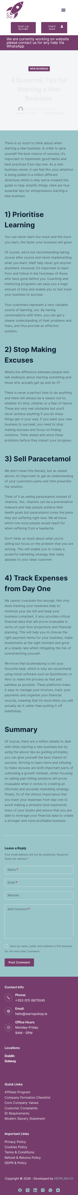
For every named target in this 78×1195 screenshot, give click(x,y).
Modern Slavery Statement (25, 1118)
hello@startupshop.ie (31, 1014)
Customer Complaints (21, 1108)
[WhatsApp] (50, 1190)
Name (13, 870)
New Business (39, 68)
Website (13, 895)
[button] (63, 10)
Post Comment (19, 962)
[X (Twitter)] (27, 1190)
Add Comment (19, 909)
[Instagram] (43, 1190)
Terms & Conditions (19, 1152)
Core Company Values (21, 1103)
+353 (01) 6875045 (30, 1000)
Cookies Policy (16, 1147)
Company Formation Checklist (27, 1097)
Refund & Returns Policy (23, 1158)
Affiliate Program (17, 1092)
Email (12, 882)
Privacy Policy (15, 1142)
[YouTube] (58, 1190)
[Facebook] (20, 1190)
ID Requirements (17, 1113)
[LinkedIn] (35, 1190)
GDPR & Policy (16, 1163)
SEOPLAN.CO (63, 1178)
